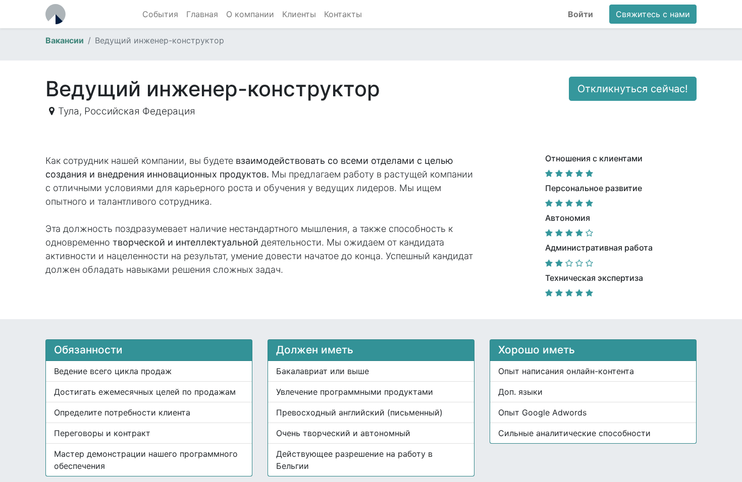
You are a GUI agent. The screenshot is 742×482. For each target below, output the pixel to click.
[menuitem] (160, 14)
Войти (580, 14)
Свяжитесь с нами (653, 14)
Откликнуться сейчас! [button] (632, 89)
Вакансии (64, 40)
